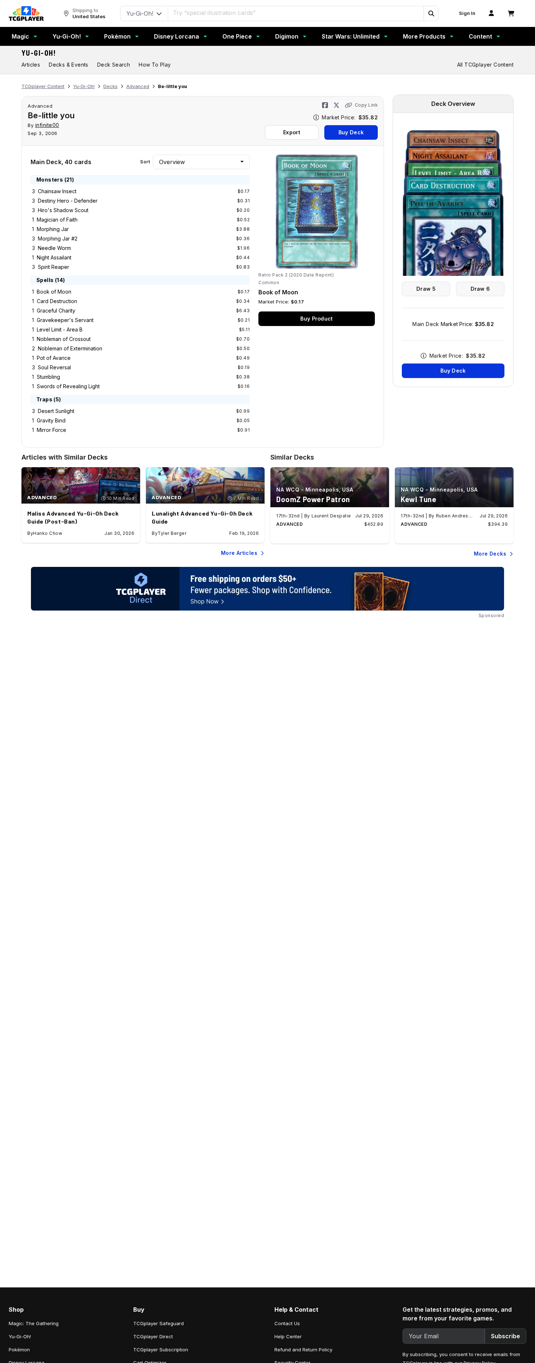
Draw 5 (426, 289)
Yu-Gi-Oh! (66, 36)
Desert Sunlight (56, 411)
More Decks (490, 554)
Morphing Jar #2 (58, 238)
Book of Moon (54, 292)
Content (480, 36)
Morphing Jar (53, 229)
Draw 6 (480, 289)
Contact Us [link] (287, 1323)
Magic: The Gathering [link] (34, 1323)
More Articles (239, 553)
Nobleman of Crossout (64, 339)
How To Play (155, 64)
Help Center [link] (288, 1336)
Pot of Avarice (54, 358)
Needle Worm (54, 248)
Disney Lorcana (176, 36)
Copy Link (366, 105)
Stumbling (48, 377)
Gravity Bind (51, 420)
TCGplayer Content (42, 86)
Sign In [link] (467, 13)
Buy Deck (351, 132)
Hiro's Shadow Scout (63, 210)
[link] (26, 13)
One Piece (237, 36)
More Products (424, 36)
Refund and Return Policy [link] (303, 1349)
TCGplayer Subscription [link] (160, 1349)
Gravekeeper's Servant (65, 320)
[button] (431, 13)
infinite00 (47, 125)
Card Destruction (57, 301)
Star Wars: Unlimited (351, 36)
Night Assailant (54, 257)
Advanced (137, 86)
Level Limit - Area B (60, 329)
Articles (30, 64)
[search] (296, 13)
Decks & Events (68, 64)
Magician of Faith (57, 219)
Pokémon (117, 36)
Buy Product (316, 318)
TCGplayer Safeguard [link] (158, 1323)
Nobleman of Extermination (70, 348)
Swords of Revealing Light (68, 386)
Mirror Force (51, 430)
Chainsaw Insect (57, 191)
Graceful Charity (56, 310)
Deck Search (113, 64)
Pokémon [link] (19, 1349)
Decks (110, 86)
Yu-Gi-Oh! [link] (20, 1336)
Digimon (286, 36)
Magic (20, 36)
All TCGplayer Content (485, 64)
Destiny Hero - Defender (68, 201)
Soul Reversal (54, 367)
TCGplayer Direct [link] (153, 1336)
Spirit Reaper (53, 267)
